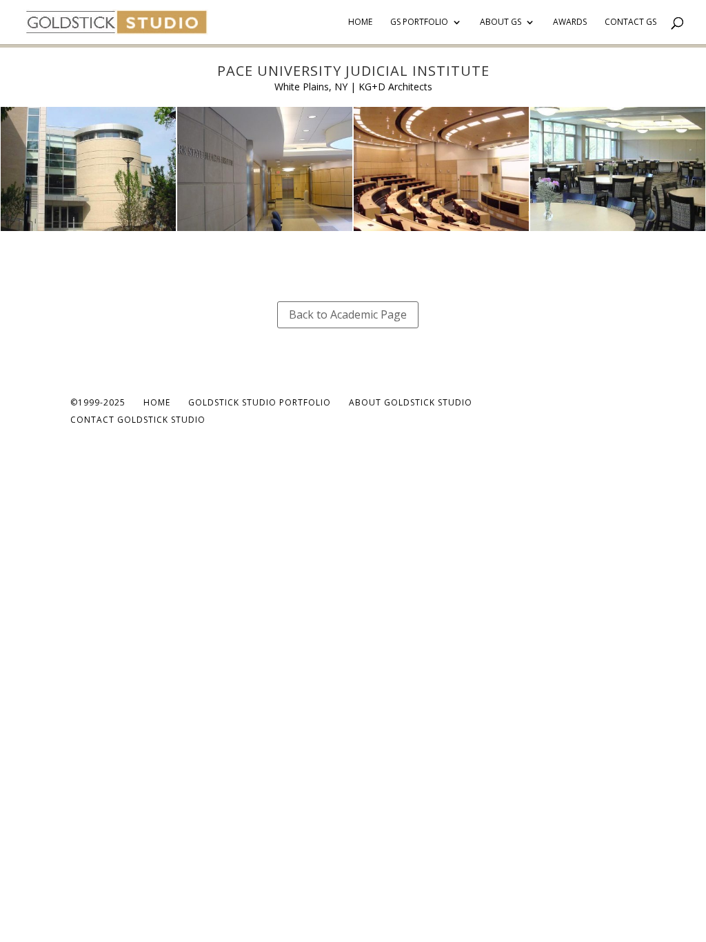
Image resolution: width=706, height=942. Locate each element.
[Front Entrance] (88, 230)
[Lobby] (264, 230)
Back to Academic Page (348, 314)
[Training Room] (441, 230)
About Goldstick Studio (410, 402)
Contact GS (630, 22)
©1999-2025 (97, 402)
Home (360, 22)
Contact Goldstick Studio (137, 419)
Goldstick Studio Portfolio (259, 402)
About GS (500, 22)
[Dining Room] (617, 230)
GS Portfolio (419, 22)
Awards (570, 22)
